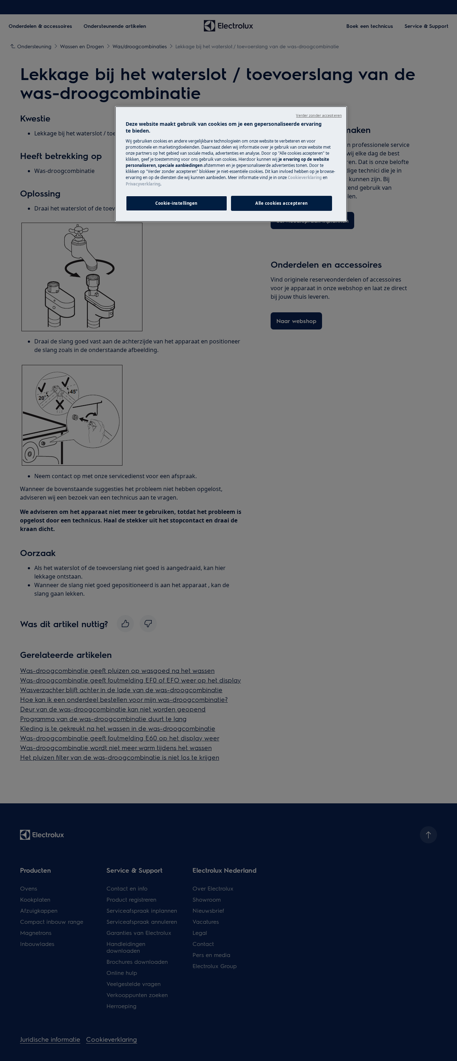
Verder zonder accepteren (319, 115)
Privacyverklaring (143, 184)
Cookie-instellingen (176, 203)
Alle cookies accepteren (281, 203)
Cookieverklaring (305, 177)
